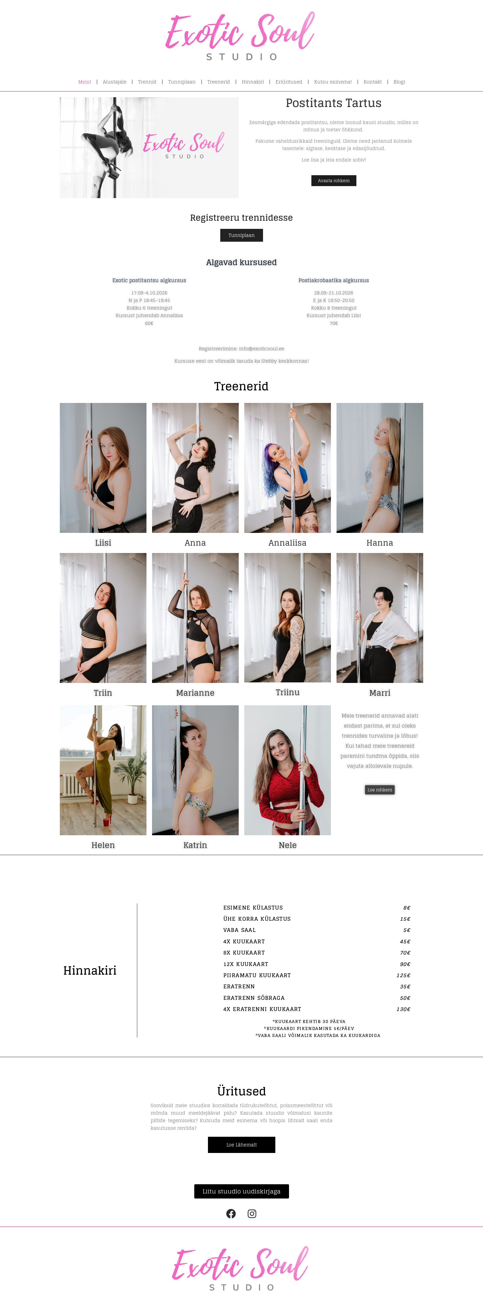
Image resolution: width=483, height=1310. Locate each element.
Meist (84, 81)
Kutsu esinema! (333, 81)
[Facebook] (231, 1214)
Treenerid (218, 81)
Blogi (399, 81)
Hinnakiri (253, 81)
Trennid (147, 81)
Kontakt (373, 81)
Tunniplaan (182, 81)
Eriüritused (289, 81)
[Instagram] (252, 1214)
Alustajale (114, 81)
